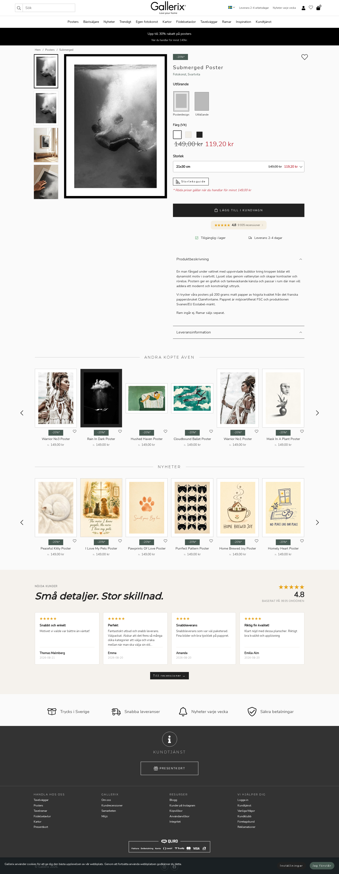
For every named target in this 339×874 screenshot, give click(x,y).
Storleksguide (193, 181)
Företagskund (246, 821)
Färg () (180, 125)
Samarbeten (108, 811)
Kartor (167, 22)
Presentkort (172, 768)
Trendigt (125, 22)
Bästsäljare (91, 22)
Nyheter (109, 22)
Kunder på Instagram (182, 805)
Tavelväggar (208, 22)
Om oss (106, 800)
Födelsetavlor (186, 22)
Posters (73, 22)
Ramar (226, 22)
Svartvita (194, 74)
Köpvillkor (176, 811)
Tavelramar (40, 811)
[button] (19, 8)
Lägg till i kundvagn (241, 210)
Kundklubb (244, 816)
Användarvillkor (179, 816)
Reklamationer (246, 827)
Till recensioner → (169, 676)
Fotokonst (179, 74)
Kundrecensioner (111, 805)
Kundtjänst (263, 22)
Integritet (175, 821)
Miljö (104, 816)
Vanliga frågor (246, 811)
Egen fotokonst (147, 22)
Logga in (243, 800)
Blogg (173, 800)
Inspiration (243, 22)
